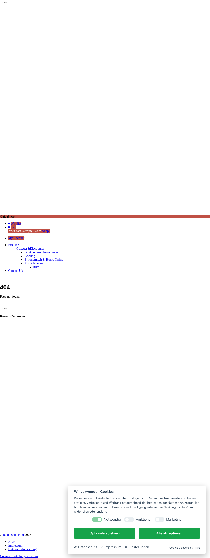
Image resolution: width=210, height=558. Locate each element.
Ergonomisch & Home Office (44, 259)
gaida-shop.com (13, 534)
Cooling (30, 256)
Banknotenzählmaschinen (41, 252)
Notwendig (112, 519)
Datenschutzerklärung (22, 549)
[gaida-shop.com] (105, 213)
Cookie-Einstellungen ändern (19, 556)
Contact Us (15, 270)
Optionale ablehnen (105, 533)
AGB (11, 541)
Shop (45, 231)
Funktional (143, 519)
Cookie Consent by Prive (184, 547)
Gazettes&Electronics (30, 248)
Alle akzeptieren (169, 533)
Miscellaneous (34, 263)
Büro (36, 267)
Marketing (174, 519)
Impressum (15, 545)
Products (13, 245)
